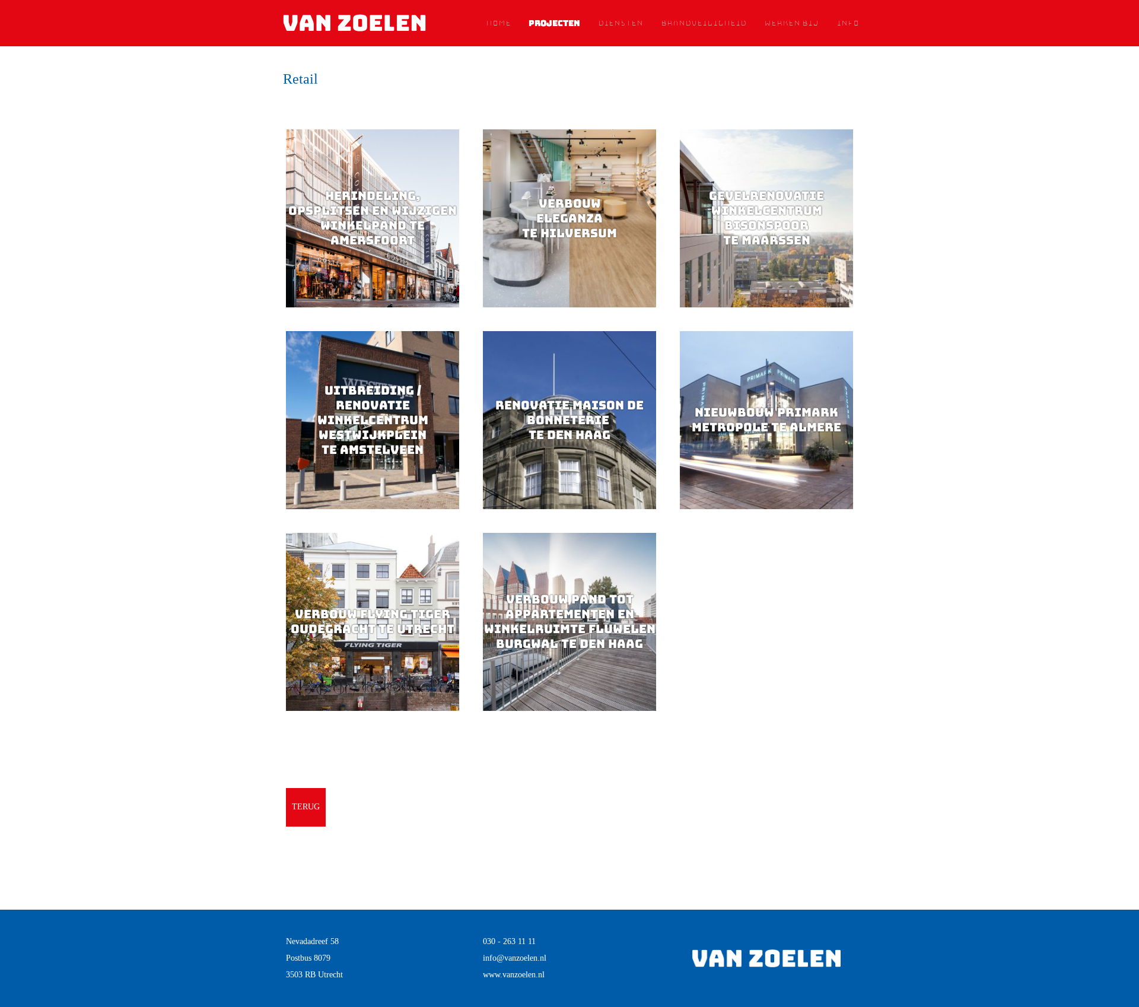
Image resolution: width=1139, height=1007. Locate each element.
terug (306, 806)
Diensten (620, 23)
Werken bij (791, 23)
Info (847, 23)
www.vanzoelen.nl (514, 974)
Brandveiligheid (703, 23)
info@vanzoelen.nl (514, 958)
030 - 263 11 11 (509, 941)
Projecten (554, 23)
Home (498, 23)
